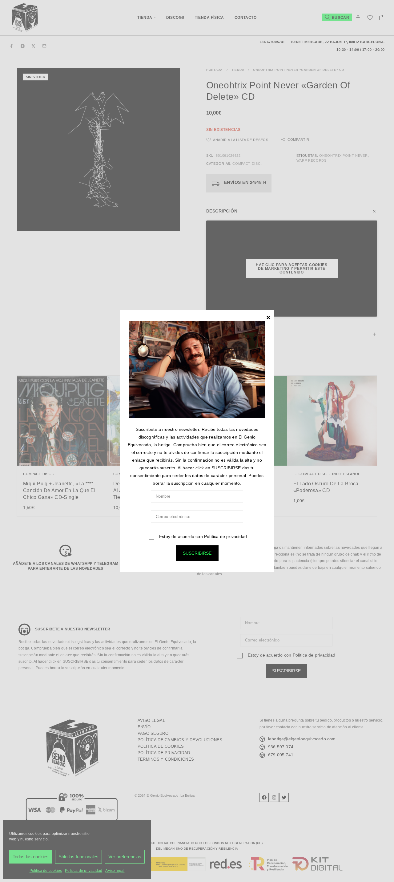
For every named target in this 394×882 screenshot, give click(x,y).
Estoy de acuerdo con (202, 536)
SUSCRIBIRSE (197, 552)
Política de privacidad (225, 536)
